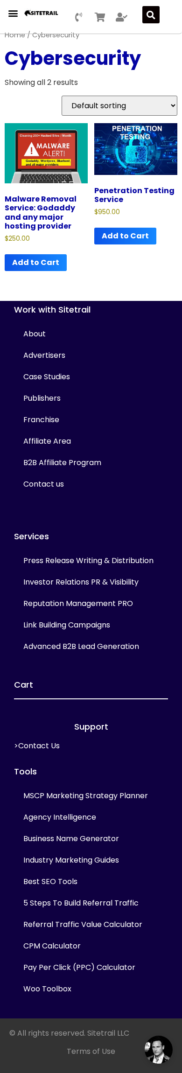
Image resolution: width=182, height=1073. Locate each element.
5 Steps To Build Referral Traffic (81, 903)
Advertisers (44, 355)
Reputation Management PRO (78, 603)
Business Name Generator (71, 838)
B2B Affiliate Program (62, 462)
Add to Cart (35, 262)
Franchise (41, 419)
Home (15, 35)
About (34, 333)
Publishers (42, 398)
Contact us (43, 484)
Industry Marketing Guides (71, 860)
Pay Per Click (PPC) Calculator (79, 967)
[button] (13, 13)
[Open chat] (159, 1050)
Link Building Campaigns (66, 625)
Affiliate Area (47, 441)
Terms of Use (91, 1051)
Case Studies (46, 376)
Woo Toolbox (47, 988)
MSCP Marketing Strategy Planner (85, 795)
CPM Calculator (52, 946)
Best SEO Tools (50, 881)
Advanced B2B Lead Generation (81, 646)
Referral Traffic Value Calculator (82, 924)
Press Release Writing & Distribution (88, 560)
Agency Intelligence (59, 817)
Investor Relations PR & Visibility (81, 582)
